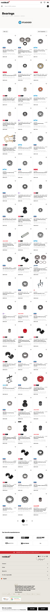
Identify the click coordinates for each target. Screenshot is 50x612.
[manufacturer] (9, 537)
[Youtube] (39, 556)
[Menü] (9, 598)
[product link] (9, 46)
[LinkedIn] (47, 556)
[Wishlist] (44, 2)
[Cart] (47, 2)
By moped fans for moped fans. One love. (24, 603)
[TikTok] (45, 556)
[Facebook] (41, 556)
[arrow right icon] (32, 521)
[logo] (5, 2)
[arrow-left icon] (18, 521)
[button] (25, 564)
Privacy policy (23, 609)
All (40, 543)
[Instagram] (43, 556)
